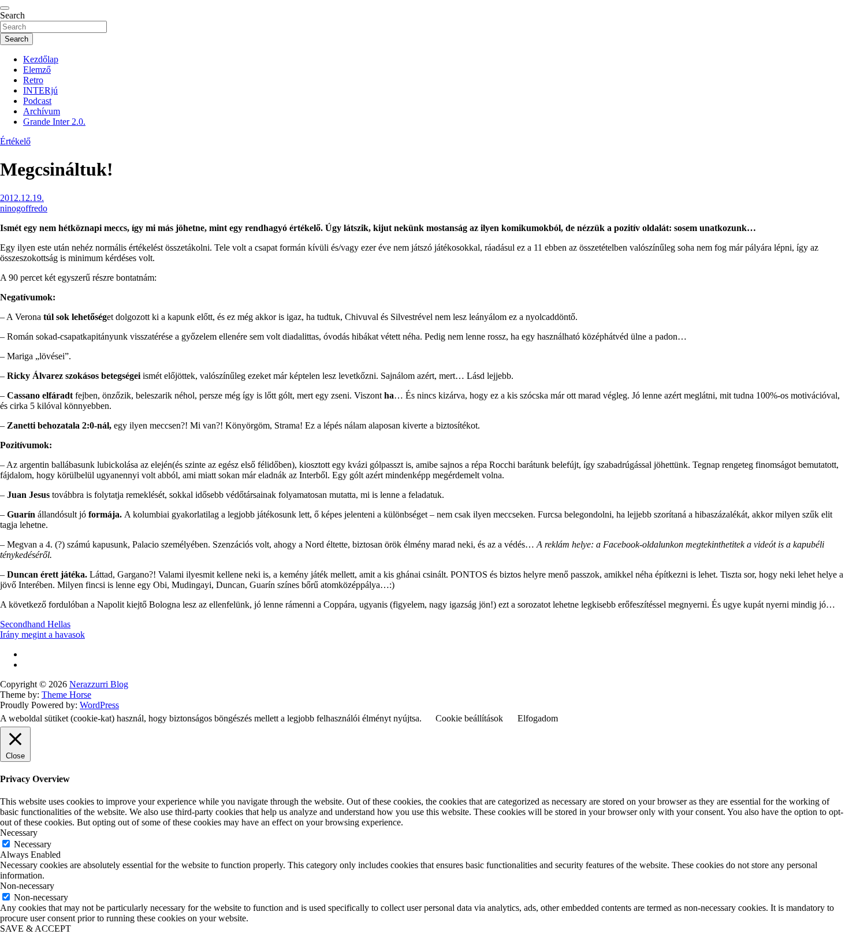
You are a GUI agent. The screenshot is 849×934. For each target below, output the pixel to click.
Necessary (32, 844)
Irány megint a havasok (42, 634)
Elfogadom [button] (537, 718)
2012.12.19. (22, 198)
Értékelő (15, 141)
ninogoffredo (23, 208)
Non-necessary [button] (27, 886)
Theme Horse (66, 694)
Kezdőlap (40, 59)
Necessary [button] (19, 833)
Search (12, 15)
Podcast (37, 101)
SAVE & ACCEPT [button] (35, 928)
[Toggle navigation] (4, 8)
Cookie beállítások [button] (469, 718)
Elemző (37, 70)
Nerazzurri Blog (98, 684)
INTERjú (40, 90)
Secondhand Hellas (35, 624)
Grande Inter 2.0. (54, 121)
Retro (33, 80)
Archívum (41, 111)
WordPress (99, 705)
